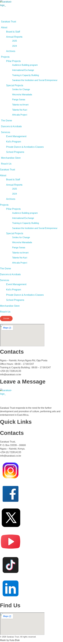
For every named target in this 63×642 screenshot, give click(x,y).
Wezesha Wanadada (22, 94)
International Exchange (23, 70)
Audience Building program (25, 65)
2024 (14, 46)
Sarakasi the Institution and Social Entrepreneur (34, 80)
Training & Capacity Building (25, 75)
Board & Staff (13, 31)
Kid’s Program (13, 141)
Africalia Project (19, 114)
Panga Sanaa (18, 99)
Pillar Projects (13, 61)
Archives (10, 51)
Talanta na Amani (20, 104)
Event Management (16, 136)
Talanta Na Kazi (19, 109)
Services (5, 132)
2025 (14, 41)
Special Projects (14, 85)
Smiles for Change (21, 89)
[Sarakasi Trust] (6, 9)
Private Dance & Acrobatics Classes (25, 147)
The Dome (6, 120)
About (4, 27)
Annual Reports (14, 37)
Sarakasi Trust (8, 21)
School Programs (15, 152)
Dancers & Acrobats (11, 126)
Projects (5, 57)
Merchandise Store (11, 158)
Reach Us (6, 163)
